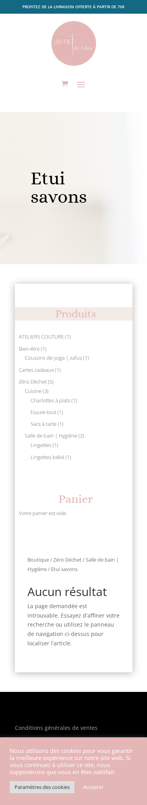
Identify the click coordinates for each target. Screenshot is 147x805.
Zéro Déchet (67, 559)
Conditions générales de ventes (56, 727)
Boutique (38, 559)
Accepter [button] (93, 787)
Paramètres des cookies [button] (42, 787)
